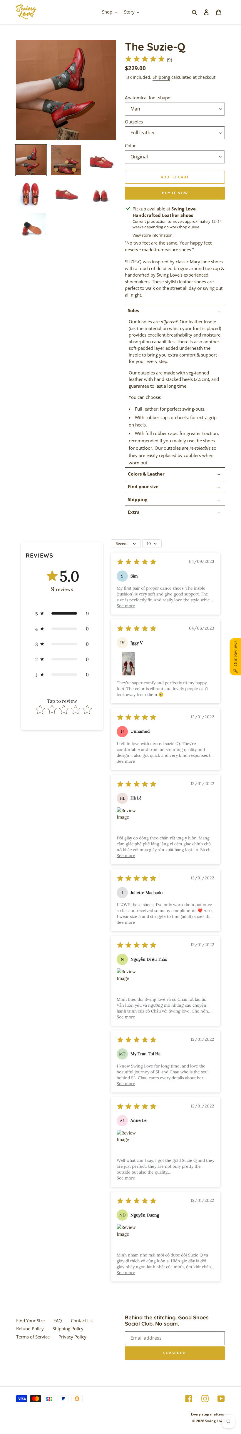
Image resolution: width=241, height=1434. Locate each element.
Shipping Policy (68, 1328)
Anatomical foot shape (147, 98)
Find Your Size (30, 1320)
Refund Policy (30, 1328)
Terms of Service (33, 1337)
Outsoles (134, 122)
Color (130, 145)
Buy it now (175, 192)
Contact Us (82, 1320)
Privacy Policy (72, 1337)
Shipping (161, 77)
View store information (153, 235)
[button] (62, 613)
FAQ (57, 1320)
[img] (145, 60)
